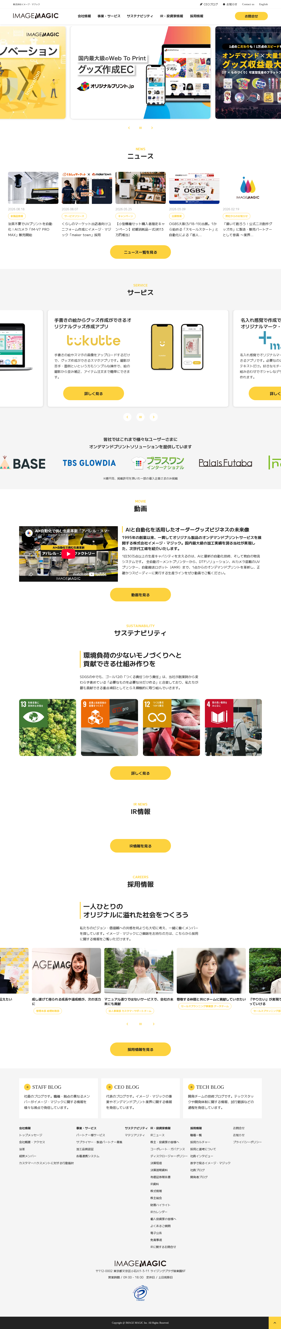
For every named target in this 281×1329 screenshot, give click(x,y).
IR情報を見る (140, 845)
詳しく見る (140, 773)
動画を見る (140, 594)
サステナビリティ (140, 15)
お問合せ (251, 16)
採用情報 (196, 15)
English (263, 4)
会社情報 (84, 15)
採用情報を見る (140, 1049)
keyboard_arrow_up (274, 1322)
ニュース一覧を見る (140, 252)
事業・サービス (109, 15)
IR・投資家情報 (171, 15)
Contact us (248, 4)
